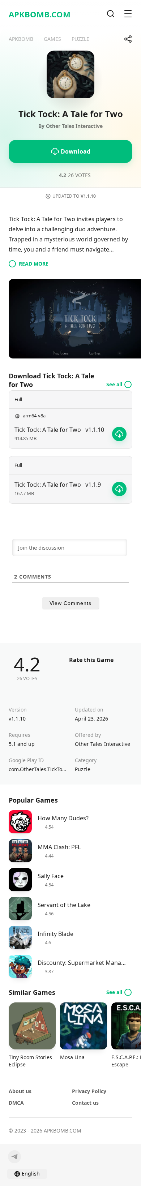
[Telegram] (14, 1157)
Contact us (85, 1102)
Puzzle (82, 769)
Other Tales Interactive (102, 743)
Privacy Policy (89, 1091)
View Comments (70, 603)
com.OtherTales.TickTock (37, 769)
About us (20, 1091)
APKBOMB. (39, 14)
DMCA (16, 1102)
